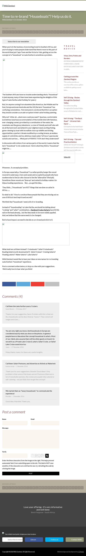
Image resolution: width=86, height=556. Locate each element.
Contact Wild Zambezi (76, 540)
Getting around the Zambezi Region (71, 77)
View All (67, 157)
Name (4, 419)
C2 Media (81, 552)
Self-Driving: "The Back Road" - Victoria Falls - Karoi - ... (73, 121)
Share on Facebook (9, 284)
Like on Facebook (34, 540)
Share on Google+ (37, 284)
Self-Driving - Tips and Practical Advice (72, 140)
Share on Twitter (23, 284)
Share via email (52, 284)
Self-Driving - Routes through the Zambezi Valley (72, 100)
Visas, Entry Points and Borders (72, 57)
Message (5, 428)
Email (32, 419)
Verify (4, 452)
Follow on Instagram (55, 540)
